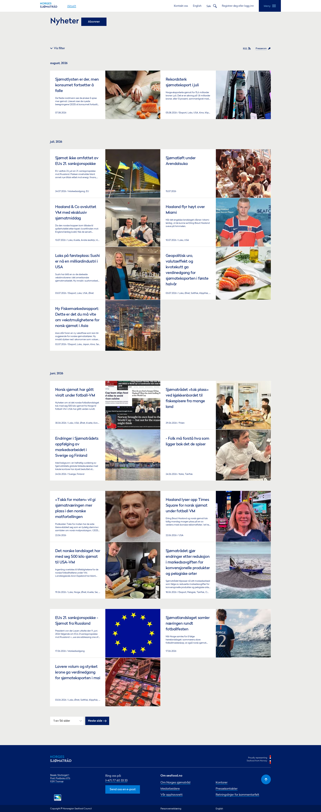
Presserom (261, 48)
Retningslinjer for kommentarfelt (237, 794)
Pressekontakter (227, 788)
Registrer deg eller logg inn (238, 5)
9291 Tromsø (56, 781)
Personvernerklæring (170, 808)
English (197, 5)
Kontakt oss (181, 5)
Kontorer (222, 782)
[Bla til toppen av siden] (266, 779)
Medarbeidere (170, 788)
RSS (245, 48)
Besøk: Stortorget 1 (59, 775)
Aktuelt (71, 6)
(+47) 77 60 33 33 (116, 780)
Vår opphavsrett (171, 794)
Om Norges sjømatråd (175, 782)
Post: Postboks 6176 (60, 778)
